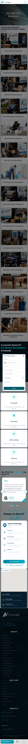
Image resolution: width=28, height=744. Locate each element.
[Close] (23, 356)
